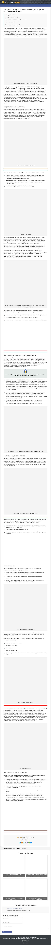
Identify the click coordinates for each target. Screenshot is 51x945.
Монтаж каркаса (11, 22)
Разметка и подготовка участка (15, 20)
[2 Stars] (19, 837)
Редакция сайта (25, 940)
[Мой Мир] (31, 842)
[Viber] (27, 842)
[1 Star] (17, 837)
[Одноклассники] (22, 842)
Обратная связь (25, 941)
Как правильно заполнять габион (14, 24)
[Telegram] (23, 842)
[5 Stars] (23, 837)
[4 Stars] (22, 837)
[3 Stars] (20, 837)
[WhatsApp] (29, 842)
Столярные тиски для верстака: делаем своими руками (14, 899)
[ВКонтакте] (20, 842)
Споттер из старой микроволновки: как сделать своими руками (36, 899)
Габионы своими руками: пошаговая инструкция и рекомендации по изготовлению (13, 875)
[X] (25, 842)
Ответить (20, 908)
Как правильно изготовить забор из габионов (16, 19)
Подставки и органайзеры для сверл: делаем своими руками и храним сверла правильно (36, 875)
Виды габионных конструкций (13, 17)
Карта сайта (25, 943)
